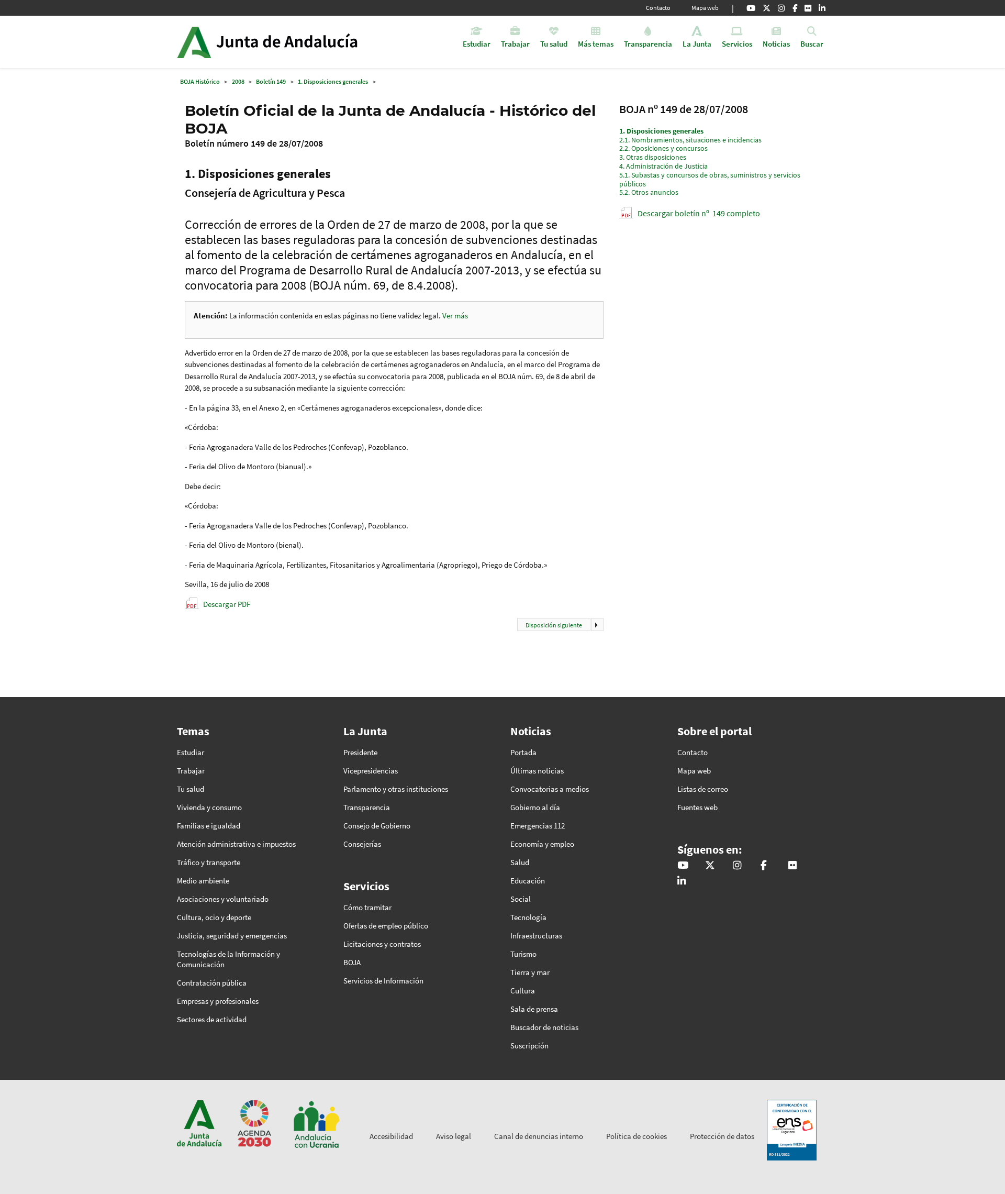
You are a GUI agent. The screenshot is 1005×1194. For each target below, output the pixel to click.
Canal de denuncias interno (538, 1136)
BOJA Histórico (200, 81)
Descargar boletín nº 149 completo (699, 213)
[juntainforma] (808, 8)
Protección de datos (722, 1136)
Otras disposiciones (652, 157)
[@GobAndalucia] (750, 8)
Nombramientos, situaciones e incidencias (690, 140)
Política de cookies (636, 1136)
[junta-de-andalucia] (822, 8)
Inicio (296, 42)
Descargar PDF (226, 604)
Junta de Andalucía (194, 42)
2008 (238, 81)
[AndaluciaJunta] (794, 8)
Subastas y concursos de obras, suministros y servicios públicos (709, 179)
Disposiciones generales (661, 131)
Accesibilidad (391, 1136)
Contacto (658, 8)
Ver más (455, 315)
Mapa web (705, 8)
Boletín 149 (271, 81)
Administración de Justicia (663, 166)
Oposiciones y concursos (663, 148)
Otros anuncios (648, 192)
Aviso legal (453, 1136)
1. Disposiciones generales (333, 81)
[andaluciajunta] (766, 8)
